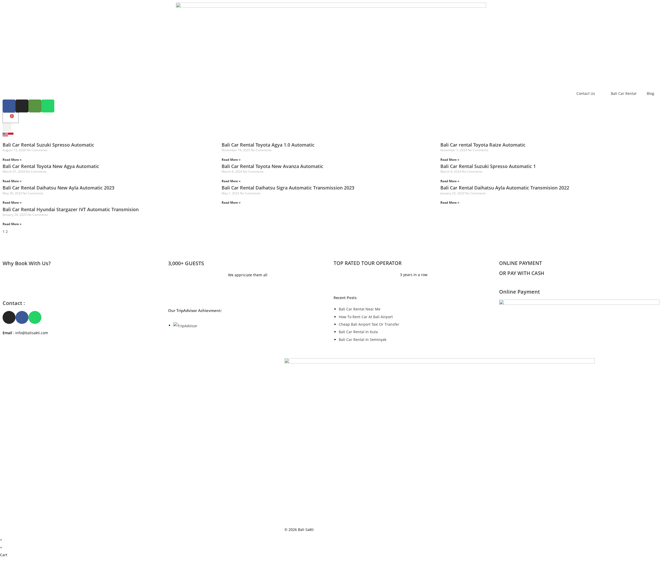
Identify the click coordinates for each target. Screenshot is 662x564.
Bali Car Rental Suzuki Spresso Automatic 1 (488, 166)
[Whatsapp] (47, 106)
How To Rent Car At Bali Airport (366, 316)
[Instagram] (22, 106)
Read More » (12, 159)
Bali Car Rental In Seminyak (362, 339)
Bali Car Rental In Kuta (358, 331)
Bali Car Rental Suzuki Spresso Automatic (48, 145)
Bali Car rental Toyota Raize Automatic (482, 145)
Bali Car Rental (623, 93)
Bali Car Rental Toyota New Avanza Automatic (272, 166)
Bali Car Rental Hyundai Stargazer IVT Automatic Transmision (71, 209)
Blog (650, 93)
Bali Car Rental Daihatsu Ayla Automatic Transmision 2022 (504, 188)
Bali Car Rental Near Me (359, 309)
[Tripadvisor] (34, 106)
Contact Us (585, 93)
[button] (7, 127)
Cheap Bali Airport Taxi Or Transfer (369, 324)
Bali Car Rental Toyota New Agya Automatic (51, 166)
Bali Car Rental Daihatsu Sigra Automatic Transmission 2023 (288, 188)
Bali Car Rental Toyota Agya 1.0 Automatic (268, 145)
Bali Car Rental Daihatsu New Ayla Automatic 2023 (58, 188)
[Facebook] (9, 106)
